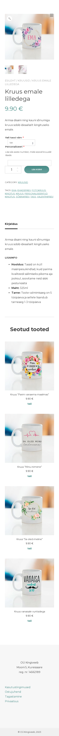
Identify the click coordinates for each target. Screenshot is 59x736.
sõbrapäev (23, 196)
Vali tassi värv (14, 137)
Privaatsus (11, 701)
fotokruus (39, 190)
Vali (29, 403)
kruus (20, 193)
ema (14, 190)
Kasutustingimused (17, 687)
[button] (9, 18)
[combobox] (21, 142)
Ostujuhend (13, 691)
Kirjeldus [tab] (11, 224)
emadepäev (24, 190)
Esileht (10, 80)
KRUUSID (24, 80)
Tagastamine (13, 696)
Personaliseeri (14, 146)
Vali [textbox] (11, 142)
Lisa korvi (37, 170)
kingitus (10, 193)
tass (33, 196)
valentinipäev (45, 196)
